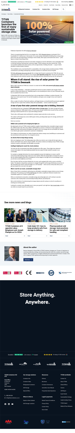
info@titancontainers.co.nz (12, 398)
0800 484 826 (6, 5)
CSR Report (63, 391)
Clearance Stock (65, 5)
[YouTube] (12, 404)
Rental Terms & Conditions (48, 400)
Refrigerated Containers (24, 9)
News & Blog (57, 5)
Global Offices (64, 384)
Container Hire (36, 9)
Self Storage (56, 9)
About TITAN (64, 381)
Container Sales (46, 9)
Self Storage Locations (28, 403)
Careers (62, 387)
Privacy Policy (45, 403)
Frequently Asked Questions (49, 391)
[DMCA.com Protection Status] (66, 422)
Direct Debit (45, 409)
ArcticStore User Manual (48, 387)
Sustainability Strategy (66, 397)
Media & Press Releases (66, 406)
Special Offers (26, 391)
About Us (40, 5)
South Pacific (64, 394)
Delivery (44, 378)
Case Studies (51, 5)
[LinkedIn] (9, 404)
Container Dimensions (47, 384)
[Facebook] (5, 404)
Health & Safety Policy (66, 400)
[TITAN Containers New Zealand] (5, 9)
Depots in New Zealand (29, 400)
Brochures (44, 381)
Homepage (3, 14)
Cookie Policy (45, 406)
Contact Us (46, 5)
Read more (27, 259)
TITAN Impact (64, 403)
